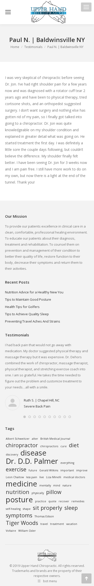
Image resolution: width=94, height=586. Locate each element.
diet (74, 445)
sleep (71, 508)
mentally (45, 485)
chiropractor (22, 445)
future (33, 470)
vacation (71, 524)
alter (35, 438)
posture (19, 500)
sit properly (47, 508)
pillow (53, 492)
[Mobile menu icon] (86, 7)
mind (56, 485)
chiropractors (49, 446)
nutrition (17, 492)
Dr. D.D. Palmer (32, 461)
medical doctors (74, 477)
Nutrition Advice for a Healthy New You (34, 292)
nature (66, 485)
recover (64, 501)
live (41, 477)
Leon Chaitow (15, 477)
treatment (57, 524)
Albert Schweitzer (18, 438)
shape (27, 509)
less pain (31, 477)
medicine (21, 484)
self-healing (13, 509)
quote (52, 501)
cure (63, 446)
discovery (12, 454)
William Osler (27, 530)
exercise (16, 469)
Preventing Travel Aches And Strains (32, 321)
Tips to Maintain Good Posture (28, 299)
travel (44, 524)
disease (33, 453)
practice (40, 501)
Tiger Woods (22, 523)
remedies (77, 501)
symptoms (19, 515)
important (67, 470)
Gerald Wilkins (48, 470)
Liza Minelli (53, 477)
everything (67, 463)
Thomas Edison (44, 516)
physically (38, 493)
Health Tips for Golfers (22, 306)
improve (81, 470)
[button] (24, 417)
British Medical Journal (55, 438)
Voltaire (11, 530)
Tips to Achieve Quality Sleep (27, 314)
